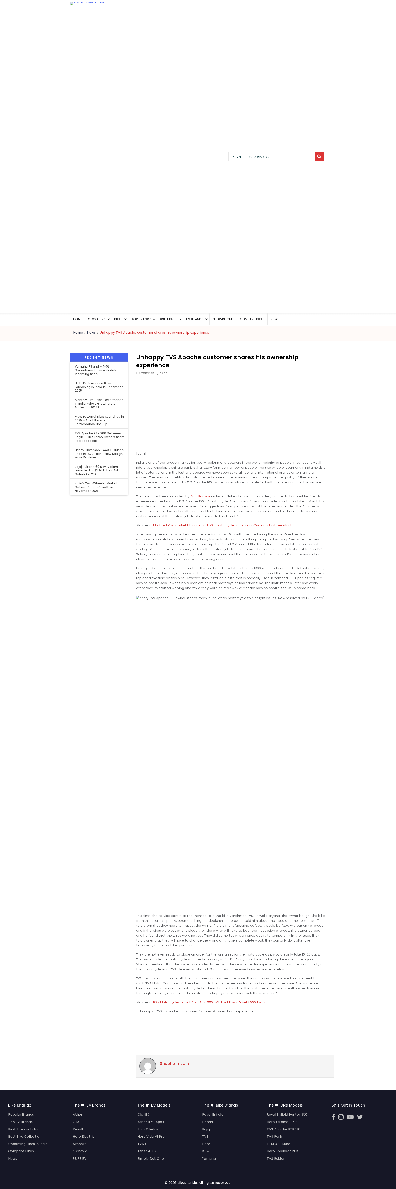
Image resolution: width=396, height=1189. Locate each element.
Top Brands (141, 319)
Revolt (78, 1129)
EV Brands (195, 319)
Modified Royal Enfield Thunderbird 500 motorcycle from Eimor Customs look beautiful (222, 525)
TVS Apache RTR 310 (283, 1129)
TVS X (142, 1144)
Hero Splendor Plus (282, 1151)
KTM (205, 1151)
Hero (206, 1144)
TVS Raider (276, 1158)
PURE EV (79, 1158)
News (274, 319)
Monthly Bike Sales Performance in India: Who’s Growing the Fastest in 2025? (99, 403)
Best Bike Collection (24, 1136)
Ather (77, 1114)
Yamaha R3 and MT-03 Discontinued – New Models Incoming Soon (95, 370)
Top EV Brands (20, 1121)
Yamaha (209, 1158)
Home (77, 319)
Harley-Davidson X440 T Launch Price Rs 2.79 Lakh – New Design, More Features (99, 454)
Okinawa (80, 1151)
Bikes (118, 319)
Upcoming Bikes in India (27, 1144)
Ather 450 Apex (151, 1121)
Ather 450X (147, 1151)
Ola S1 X (144, 1114)
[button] (108, 319)
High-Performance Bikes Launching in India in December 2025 (99, 387)
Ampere (80, 1144)
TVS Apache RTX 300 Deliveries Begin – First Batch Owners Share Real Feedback (100, 437)
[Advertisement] (99, 567)
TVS (205, 1136)
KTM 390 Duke (278, 1144)
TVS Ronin (275, 1136)
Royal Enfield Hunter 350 (287, 1114)
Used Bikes (168, 319)
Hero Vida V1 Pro (151, 1136)
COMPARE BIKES (252, 319)
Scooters (96, 319)
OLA (76, 1121)
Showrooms (223, 319)
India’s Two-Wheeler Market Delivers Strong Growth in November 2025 (96, 487)
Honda (207, 1121)
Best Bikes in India (23, 1129)
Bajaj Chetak (148, 1129)
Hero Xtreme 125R (282, 1121)
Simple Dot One (151, 1158)
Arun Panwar (200, 496)
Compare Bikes (21, 1151)
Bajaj (206, 1129)
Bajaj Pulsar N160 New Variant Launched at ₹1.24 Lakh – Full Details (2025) (97, 470)
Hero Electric (84, 1136)
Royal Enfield (212, 1114)
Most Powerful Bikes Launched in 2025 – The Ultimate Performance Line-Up (99, 420)
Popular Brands (21, 1114)
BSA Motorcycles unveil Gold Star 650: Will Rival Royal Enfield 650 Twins (209, 1002)
